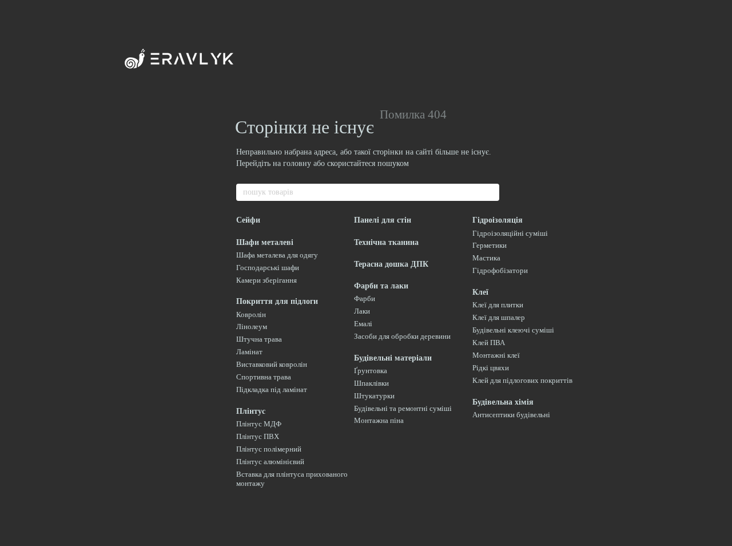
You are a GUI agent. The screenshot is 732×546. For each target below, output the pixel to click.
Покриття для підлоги (277, 301)
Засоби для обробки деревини (402, 336)
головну (297, 163)
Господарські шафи (267, 267)
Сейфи (248, 220)
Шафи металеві (264, 242)
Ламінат (249, 351)
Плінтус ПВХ (257, 436)
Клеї (480, 292)
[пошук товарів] (490, 192)
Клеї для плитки (497, 304)
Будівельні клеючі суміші (513, 330)
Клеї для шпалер (498, 317)
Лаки (362, 311)
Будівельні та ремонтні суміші (403, 408)
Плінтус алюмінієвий (270, 461)
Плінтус (250, 411)
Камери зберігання (266, 280)
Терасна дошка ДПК (391, 264)
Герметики (489, 245)
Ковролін (251, 314)
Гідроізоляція (497, 220)
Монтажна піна (379, 420)
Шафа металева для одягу (277, 255)
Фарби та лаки (381, 286)
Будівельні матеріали (393, 358)
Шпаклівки (371, 383)
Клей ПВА (488, 342)
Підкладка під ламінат (271, 389)
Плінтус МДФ (258, 424)
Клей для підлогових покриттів (522, 380)
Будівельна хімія (503, 402)
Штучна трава (259, 339)
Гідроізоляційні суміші (510, 233)
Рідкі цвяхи (490, 367)
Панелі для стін (382, 220)
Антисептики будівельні (511, 414)
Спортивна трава (263, 377)
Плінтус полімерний (268, 449)
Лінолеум (251, 326)
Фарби (364, 298)
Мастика (486, 258)
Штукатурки (374, 395)
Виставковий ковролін (271, 364)
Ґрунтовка (370, 370)
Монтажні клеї (496, 355)
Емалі (363, 323)
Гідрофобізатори (500, 270)
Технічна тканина (386, 242)
